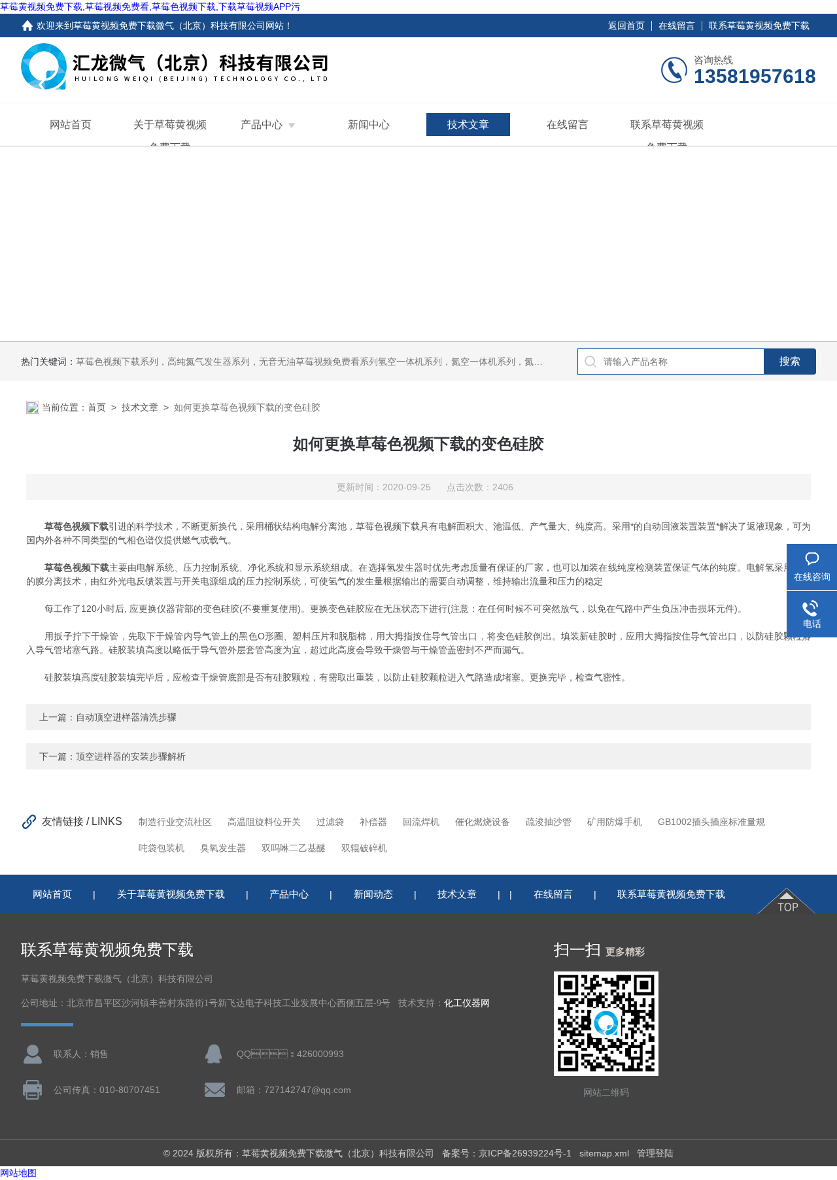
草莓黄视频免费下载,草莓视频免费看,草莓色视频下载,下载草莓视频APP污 (150, 6)
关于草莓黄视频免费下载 (170, 136)
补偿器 (373, 822)
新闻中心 (369, 124)
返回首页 (626, 25)
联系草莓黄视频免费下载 (759, 25)
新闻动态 (373, 894)
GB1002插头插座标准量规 (711, 822)
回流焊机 (421, 822)
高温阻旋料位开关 (264, 822)
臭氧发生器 (223, 848)
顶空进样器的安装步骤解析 (131, 756)
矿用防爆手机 (614, 822)
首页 (97, 407)
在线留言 (676, 25)
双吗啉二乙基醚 (294, 848)
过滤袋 (330, 822)
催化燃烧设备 (482, 822)
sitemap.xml (604, 1153)
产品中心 (261, 124)
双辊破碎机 (364, 848)
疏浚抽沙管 (549, 822)
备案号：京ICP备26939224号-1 (507, 1153)
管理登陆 (655, 1153)
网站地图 (18, 1173)
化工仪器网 (467, 1003)
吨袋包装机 (161, 848)
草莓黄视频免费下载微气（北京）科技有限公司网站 (178, 25)
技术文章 (468, 124)
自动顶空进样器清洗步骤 (126, 717)
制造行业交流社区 (175, 822)
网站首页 (71, 124)
